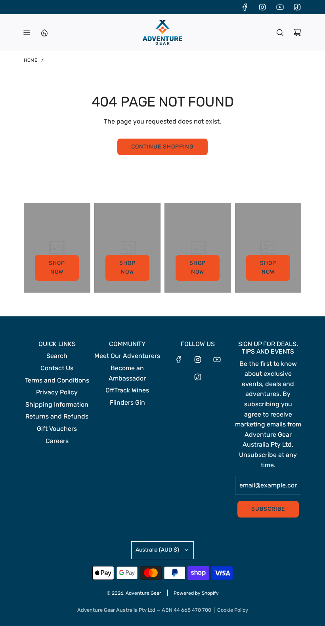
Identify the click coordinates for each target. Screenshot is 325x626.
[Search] (280, 32)
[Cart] (297, 32)
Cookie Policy (232, 610)
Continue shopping (162, 146)
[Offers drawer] (44, 32)
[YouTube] (280, 7)
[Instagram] (262, 7)
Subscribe (268, 509)
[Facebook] (245, 7)
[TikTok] (297, 7)
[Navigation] (26, 32)
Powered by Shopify (196, 593)
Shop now (57, 267)
